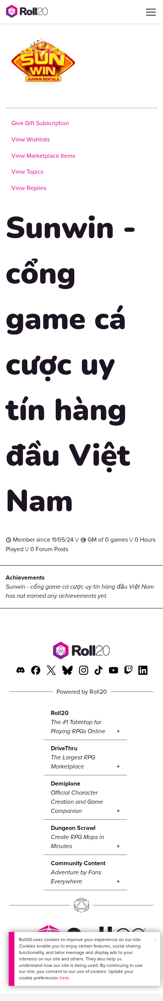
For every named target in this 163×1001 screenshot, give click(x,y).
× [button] (155, 940)
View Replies (28, 188)
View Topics (27, 171)
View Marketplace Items (43, 155)
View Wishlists (30, 139)
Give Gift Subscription (40, 123)
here (64, 977)
